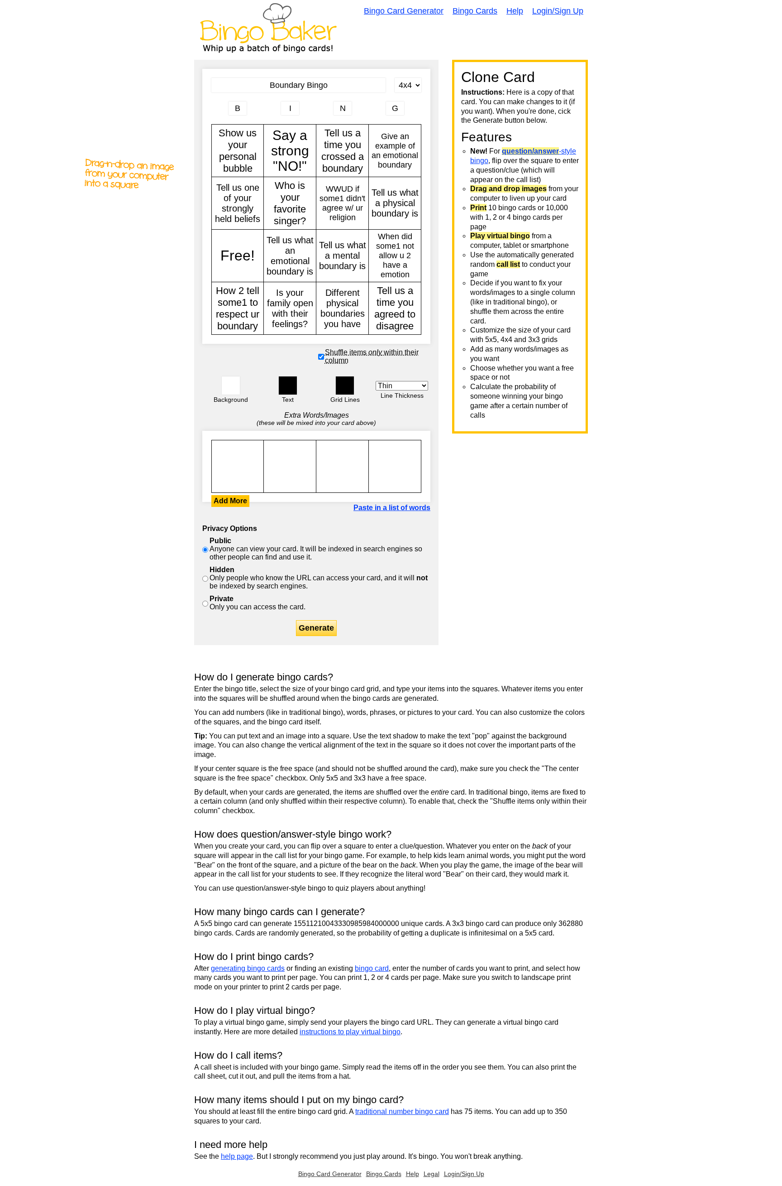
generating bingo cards (248, 968)
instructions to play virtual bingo (350, 1032)
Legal (431, 1174)
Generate (316, 627)
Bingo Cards (475, 10)
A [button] (216, 112)
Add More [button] (230, 501)
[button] (231, 385)
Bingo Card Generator (403, 10)
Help (514, 10)
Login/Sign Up (557, 10)
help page (237, 1156)
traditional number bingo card (402, 1111)
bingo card (372, 968)
